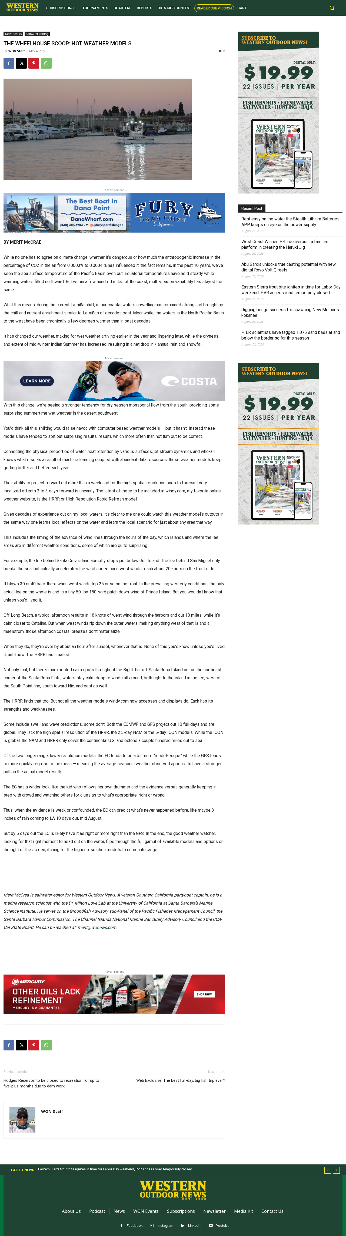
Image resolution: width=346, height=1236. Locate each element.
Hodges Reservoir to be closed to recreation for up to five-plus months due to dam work (51, 1083)
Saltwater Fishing (37, 34)
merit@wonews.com (97, 927)
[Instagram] (152, 1226)
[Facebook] (9, 63)
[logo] (22, 7)
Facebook (135, 1226)
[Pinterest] (33, 63)
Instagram (165, 1226)
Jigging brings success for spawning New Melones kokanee (290, 312)
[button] (332, 8)
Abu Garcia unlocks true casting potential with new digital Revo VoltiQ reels (288, 267)
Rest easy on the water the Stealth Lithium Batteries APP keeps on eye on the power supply (290, 221)
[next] (336, 1170)
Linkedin (194, 1226)
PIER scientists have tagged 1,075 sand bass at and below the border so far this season (290, 335)
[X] (21, 63)
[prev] (327, 1170)
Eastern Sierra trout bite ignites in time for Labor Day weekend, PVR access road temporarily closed (291, 289)
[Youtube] (211, 1226)
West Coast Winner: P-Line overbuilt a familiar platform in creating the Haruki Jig (284, 244)
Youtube (222, 1226)
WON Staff (16, 51)
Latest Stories (13, 34)
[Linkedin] (183, 1226)
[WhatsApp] (46, 63)
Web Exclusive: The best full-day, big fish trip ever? (180, 1080)
